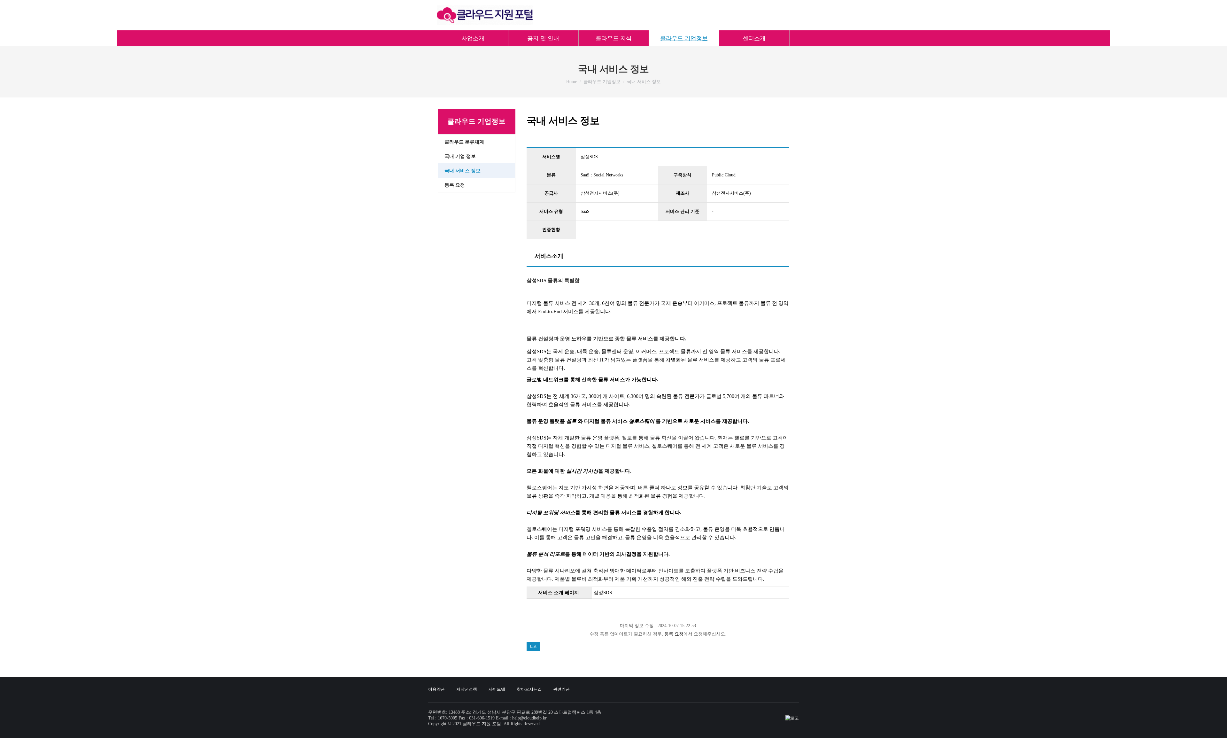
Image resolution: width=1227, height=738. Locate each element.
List (533, 646)
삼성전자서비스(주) (600, 193)
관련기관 (561, 689)
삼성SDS (603, 592)
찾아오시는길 (529, 689)
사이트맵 (497, 689)
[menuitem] (473, 38)
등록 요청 (673, 634)
